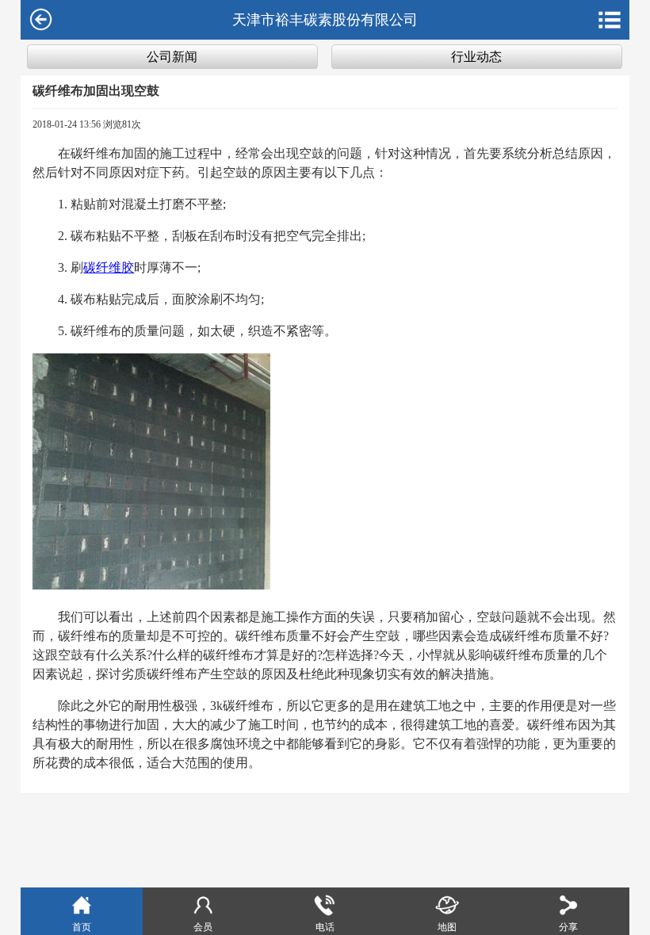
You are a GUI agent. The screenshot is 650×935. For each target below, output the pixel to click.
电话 (325, 927)
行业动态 (476, 56)
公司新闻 (172, 56)
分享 (568, 927)
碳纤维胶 (108, 267)
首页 (81, 927)
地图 (447, 927)
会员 (202, 927)
